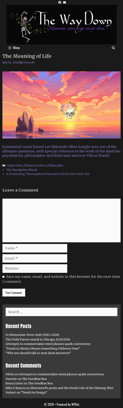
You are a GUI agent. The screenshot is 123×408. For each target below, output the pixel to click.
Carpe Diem (14, 165)
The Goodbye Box (34, 379)
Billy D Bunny (15, 388)
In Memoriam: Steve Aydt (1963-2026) (32, 335)
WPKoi (75, 404)
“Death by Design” (34, 392)
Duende (11, 379)
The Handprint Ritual (21, 170)
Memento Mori (35, 165)
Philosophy (55, 165)
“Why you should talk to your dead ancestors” (38, 353)
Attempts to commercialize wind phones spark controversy (48, 344)
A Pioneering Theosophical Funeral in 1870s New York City (47, 174)
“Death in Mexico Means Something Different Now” (43, 348)
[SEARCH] (113, 47)
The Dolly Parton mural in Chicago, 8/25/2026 (38, 339)
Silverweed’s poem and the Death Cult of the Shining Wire (71, 388)
